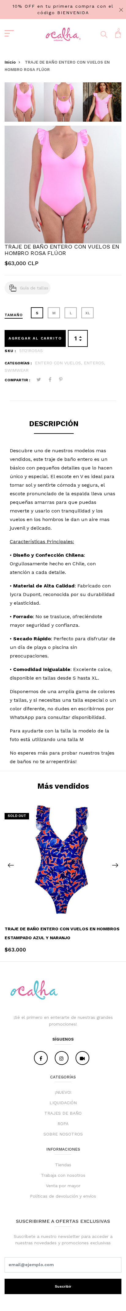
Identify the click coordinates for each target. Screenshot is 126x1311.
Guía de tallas (34, 287)
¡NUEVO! (63, 1092)
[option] (24, 104)
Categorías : (18, 363)
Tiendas (63, 1164)
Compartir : (17, 380)
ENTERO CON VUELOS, (59, 362)
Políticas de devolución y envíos (63, 1196)
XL (87, 313)
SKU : (10, 351)
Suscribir (63, 1286)
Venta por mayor (63, 1185)
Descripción (54, 423)
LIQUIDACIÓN (63, 1102)
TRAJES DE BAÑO (63, 1113)
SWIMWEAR (16, 370)
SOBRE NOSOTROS (63, 1134)
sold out (17, 816)
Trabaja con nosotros (63, 1175)
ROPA (63, 1123)
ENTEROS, (94, 362)
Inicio (10, 62)
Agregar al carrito (35, 338)
